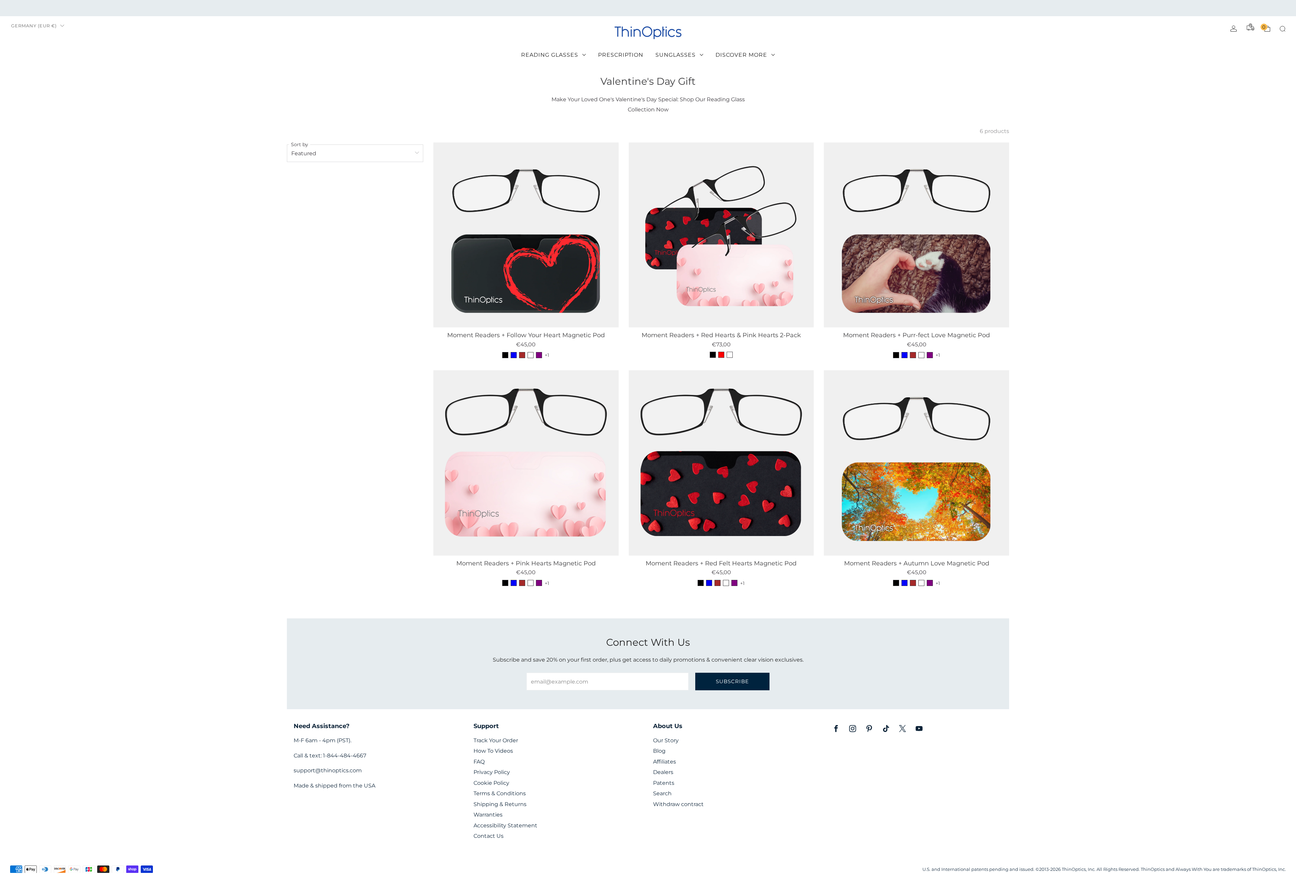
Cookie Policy (491, 783)
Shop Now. (737, 8)
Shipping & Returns (500, 804)
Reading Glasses (549, 55)
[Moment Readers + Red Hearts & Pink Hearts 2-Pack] (721, 235)
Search (662, 793)
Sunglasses (675, 55)
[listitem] (648, 8)
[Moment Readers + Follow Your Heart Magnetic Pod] (526, 235)
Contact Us (489, 836)
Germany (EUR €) (34, 25)
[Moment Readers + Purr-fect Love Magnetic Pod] (916, 235)
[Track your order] (1250, 27)
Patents (663, 783)
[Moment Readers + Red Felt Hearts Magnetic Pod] (721, 463)
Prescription (620, 55)
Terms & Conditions (500, 793)
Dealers (663, 772)
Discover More (741, 55)
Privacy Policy (492, 772)
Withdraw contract (678, 804)
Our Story (666, 740)
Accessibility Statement (505, 825)
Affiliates (664, 761)
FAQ (479, 761)
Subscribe (732, 681)
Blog (659, 751)
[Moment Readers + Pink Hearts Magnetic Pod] (526, 463)
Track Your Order (496, 740)
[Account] (1233, 28)
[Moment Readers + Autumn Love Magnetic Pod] (916, 463)
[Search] (1282, 28)
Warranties (488, 814)
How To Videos (493, 751)
